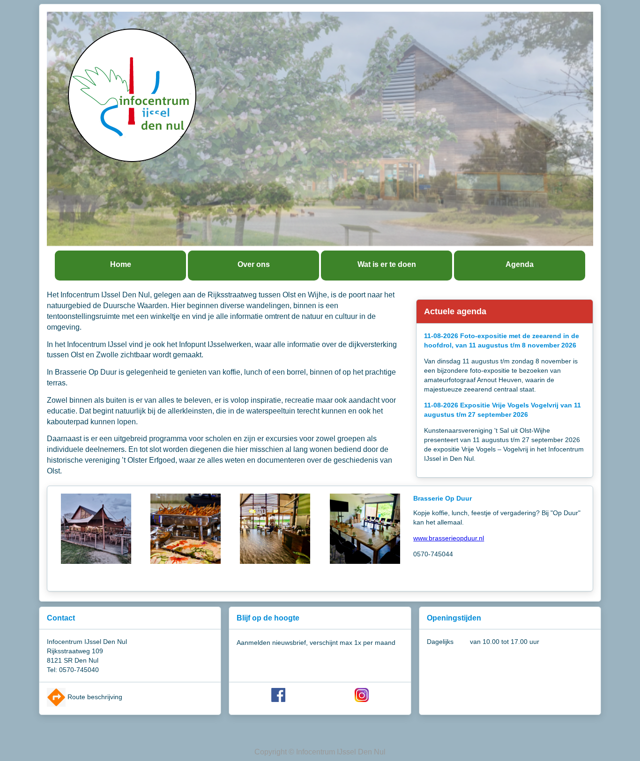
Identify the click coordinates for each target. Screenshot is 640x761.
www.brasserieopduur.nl (448, 538)
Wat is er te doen (386, 264)
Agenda (520, 264)
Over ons (254, 264)
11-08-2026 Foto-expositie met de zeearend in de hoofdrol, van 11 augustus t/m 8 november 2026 (501, 340)
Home (120, 264)
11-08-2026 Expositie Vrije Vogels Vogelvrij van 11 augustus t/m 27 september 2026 (502, 409)
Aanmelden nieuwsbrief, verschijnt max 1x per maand (316, 642)
